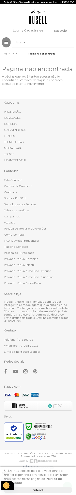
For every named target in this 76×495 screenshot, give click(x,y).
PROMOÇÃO (12, 111)
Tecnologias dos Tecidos (20, 204)
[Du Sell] (38, 16)
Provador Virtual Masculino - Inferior (27, 271)
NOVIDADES (12, 117)
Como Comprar (14, 234)
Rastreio (60, 31)
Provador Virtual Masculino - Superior (28, 277)
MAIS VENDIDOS (15, 129)
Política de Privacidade (19, 252)
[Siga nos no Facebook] (5, 372)
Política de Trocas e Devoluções (25, 228)
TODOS (9, 154)
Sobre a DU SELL (15, 198)
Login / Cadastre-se (28, 30)
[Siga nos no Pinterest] (35, 372)
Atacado (9, 222)
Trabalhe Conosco (16, 246)
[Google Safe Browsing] (36, 436)
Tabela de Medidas (16, 210)
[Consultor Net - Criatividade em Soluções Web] (38, 460)
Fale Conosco (13, 180)
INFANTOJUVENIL (15, 160)
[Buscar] (68, 42)
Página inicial (10, 53)
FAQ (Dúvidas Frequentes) (21, 240)
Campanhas (12, 216)
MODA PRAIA (12, 148)
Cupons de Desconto (18, 186)
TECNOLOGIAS (14, 142)
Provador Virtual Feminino (21, 258)
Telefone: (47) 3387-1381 (19, 339)
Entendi (38, 490)
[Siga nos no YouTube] (15, 372)
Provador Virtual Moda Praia (22, 283)
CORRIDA (10, 123)
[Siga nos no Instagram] (25, 372)
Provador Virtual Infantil (19, 264)
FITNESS (9, 135)
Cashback (10, 192)
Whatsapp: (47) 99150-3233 (21, 345)
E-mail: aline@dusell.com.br (22, 351)
